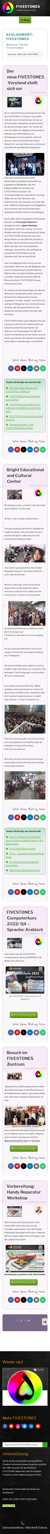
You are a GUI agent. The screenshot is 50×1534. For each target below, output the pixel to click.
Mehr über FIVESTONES (28, 54)
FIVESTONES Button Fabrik (22, 848)
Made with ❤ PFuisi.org (36, 1527)
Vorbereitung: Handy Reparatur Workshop (24, 1192)
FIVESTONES (28, 7)
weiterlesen (24, 1015)
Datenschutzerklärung (12, 1527)
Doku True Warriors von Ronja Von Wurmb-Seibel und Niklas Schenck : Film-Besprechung (25, 840)
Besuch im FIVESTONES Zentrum (20, 1058)
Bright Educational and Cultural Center (25, 475)
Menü (26, 20)
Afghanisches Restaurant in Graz (24, 870)
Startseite (12, 54)
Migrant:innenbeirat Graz (16, 1140)
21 (28, 1320)
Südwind (36, 1140)
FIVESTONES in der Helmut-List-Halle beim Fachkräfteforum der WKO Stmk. (23, 408)
